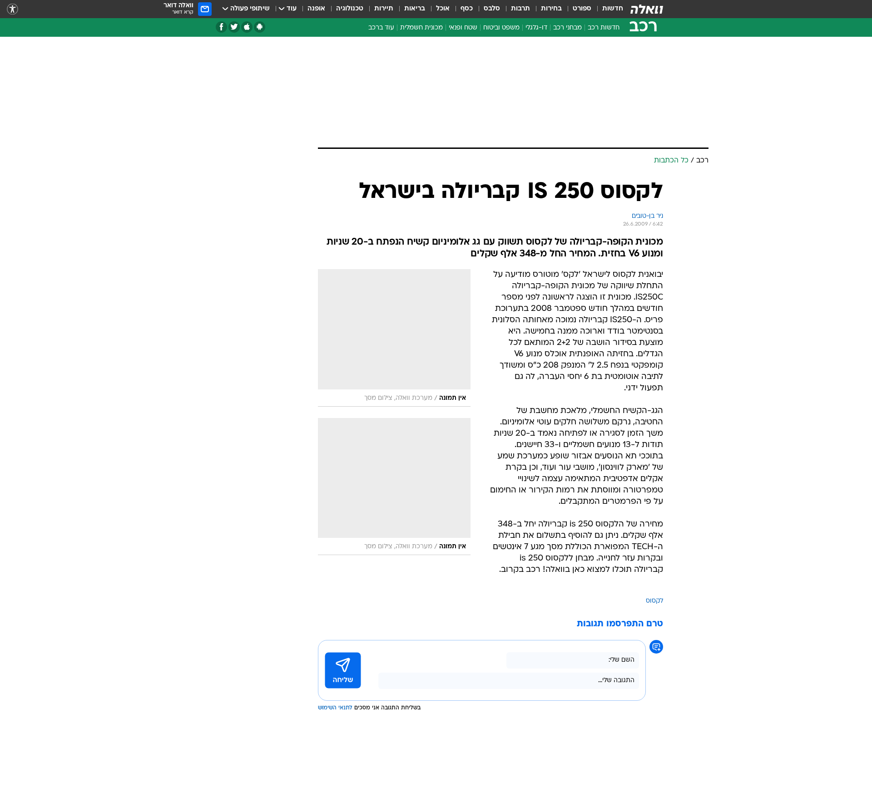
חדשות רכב (603, 28)
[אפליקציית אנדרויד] (259, 27)
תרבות (520, 8)
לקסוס (654, 601)
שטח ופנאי (463, 28)
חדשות (612, 8)
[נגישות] (12, 9)
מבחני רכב (567, 28)
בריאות (414, 8)
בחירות (551, 8)
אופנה (316, 8)
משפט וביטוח (501, 28)
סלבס (492, 8)
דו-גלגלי (536, 28)
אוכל (443, 8)
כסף (467, 8)
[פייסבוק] (221, 27)
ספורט (582, 8)
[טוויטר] (234, 27)
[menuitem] (607, 9)
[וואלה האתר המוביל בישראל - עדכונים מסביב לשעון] (646, 9)
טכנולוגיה (349, 8)
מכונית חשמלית (421, 28)
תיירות (383, 8)
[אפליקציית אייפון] (247, 27)
